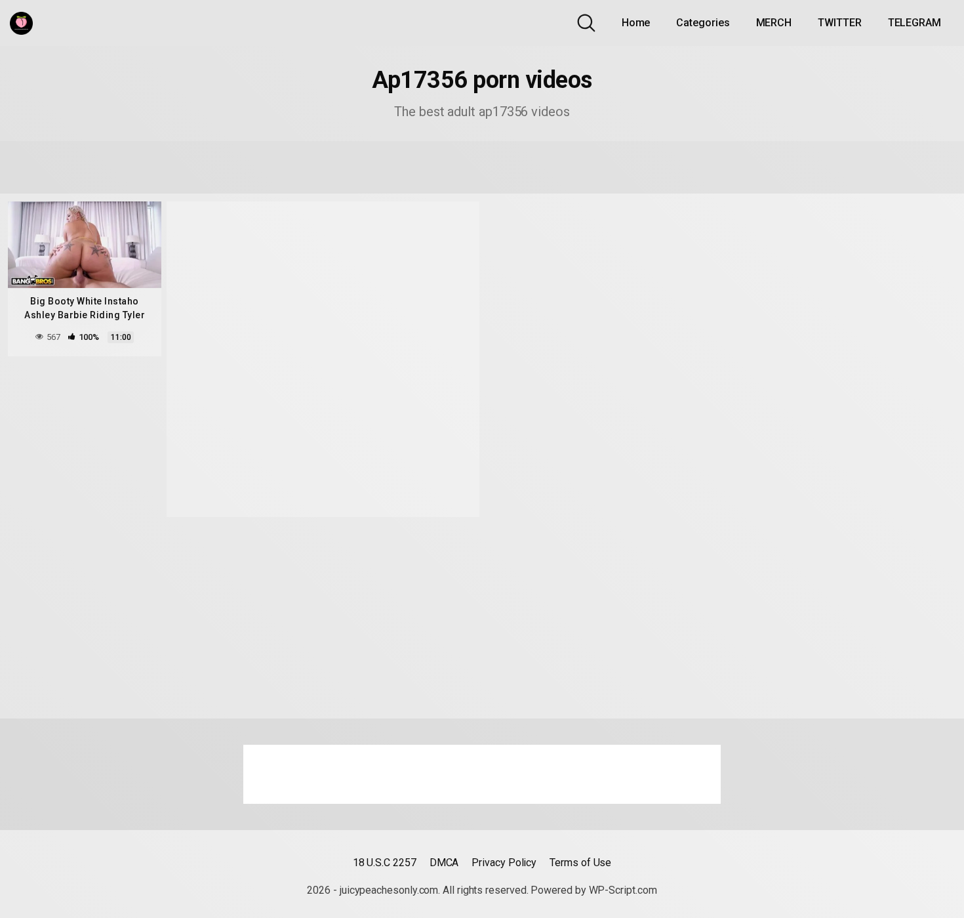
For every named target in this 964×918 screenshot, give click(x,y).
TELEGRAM (914, 22)
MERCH (774, 22)
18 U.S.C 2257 (384, 862)
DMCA (444, 862)
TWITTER (839, 22)
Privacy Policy (504, 862)
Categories (702, 22)
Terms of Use (580, 862)
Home (636, 22)
